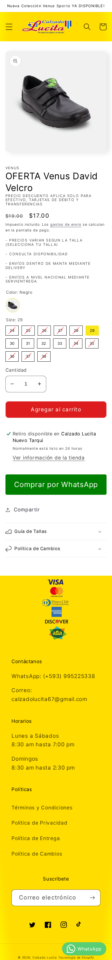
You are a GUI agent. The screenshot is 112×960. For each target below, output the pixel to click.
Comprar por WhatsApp (56, 484)
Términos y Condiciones (42, 808)
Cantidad (16, 370)
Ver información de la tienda (49, 458)
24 (11, 329)
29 (92, 329)
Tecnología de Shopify (76, 957)
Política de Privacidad (39, 823)
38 (44, 355)
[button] (9, 27)
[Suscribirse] (92, 897)
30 (12, 342)
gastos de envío (65, 224)
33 (59, 342)
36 (12, 355)
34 (75, 342)
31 (28, 342)
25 (28, 329)
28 (76, 329)
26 (44, 329)
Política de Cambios (36, 854)
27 (60, 329)
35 (91, 342)
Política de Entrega (35, 838)
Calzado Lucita (44, 957)
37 (28, 355)
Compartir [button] (27, 510)
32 (43, 342)
